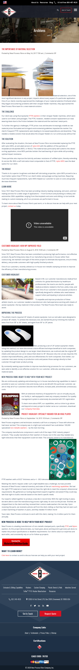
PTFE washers (34, 116)
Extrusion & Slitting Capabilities (13, 587)
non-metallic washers (18, 428)
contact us (12, 206)
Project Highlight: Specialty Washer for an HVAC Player (46, 414)
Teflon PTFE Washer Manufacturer (34, 591)
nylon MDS (60, 161)
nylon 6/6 (36, 146)
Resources (44, 2)
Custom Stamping (39, 587)
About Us (34, 2)
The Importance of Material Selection (18, 49)
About (26, 633)
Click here (5, 555)
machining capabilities (60, 486)
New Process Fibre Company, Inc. (42, 667)
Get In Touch (66, 10)
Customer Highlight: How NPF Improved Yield (21, 245)
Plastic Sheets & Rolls (55, 587)
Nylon (74, 526)
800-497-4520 (72, 2)
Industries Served (70, 587)
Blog (51, 2)
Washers (28, 587)
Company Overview (32, 409)
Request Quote (50, 613)
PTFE (67, 526)
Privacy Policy (44, 633)
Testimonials (34, 633)
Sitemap (53, 633)
